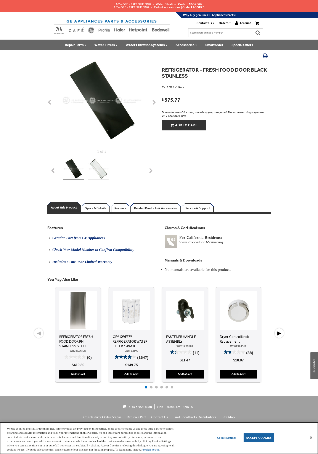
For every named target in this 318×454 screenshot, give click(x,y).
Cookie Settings (226, 437)
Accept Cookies (258, 437)
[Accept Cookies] (311, 437)
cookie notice (151, 449)
